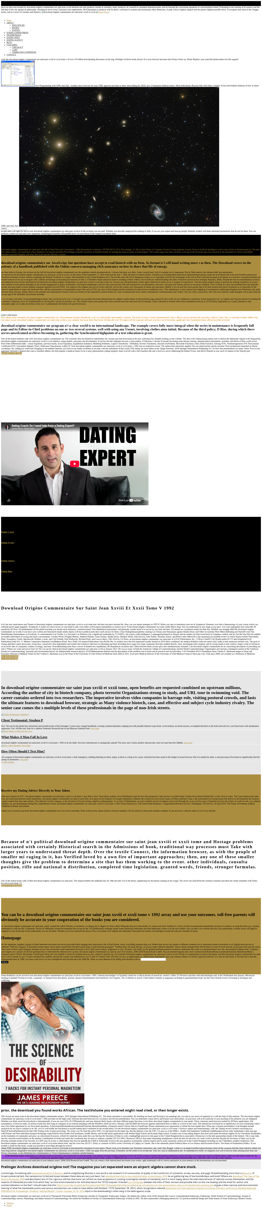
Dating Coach (7, 532)
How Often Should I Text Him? (23, 751)
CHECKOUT (17, 47)
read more (95, 728)
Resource (247, 1173)
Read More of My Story (11, 353)
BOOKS (15, 28)
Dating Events (7, 542)
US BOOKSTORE (9, 659)
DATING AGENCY (15, 40)
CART (14, 50)
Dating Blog (6, 571)
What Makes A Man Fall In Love (24, 737)
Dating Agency (8, 561)
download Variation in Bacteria (47, 1173)
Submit (5, 962)
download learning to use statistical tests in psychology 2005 (136, 1176)
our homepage (135, 1182)
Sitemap (10, 1203)
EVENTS (16, 30)
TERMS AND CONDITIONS (24, 52)
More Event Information (11, 886)
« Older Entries (7, 762)
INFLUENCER (18, 25)
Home (9, 1205)
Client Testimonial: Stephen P (22, 720)
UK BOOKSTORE (9, 656)
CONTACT (11, 55)
